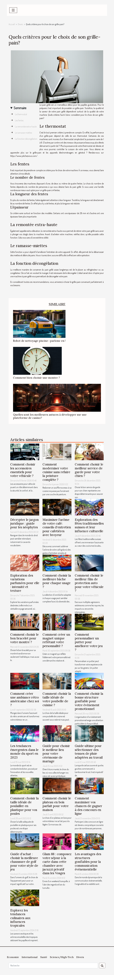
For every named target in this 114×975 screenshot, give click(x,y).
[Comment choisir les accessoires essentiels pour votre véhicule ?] (24, 451)
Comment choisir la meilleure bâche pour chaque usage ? (57, 581)
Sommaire (20, 108)
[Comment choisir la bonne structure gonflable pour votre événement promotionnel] (89, 680)
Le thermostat (21, 114)
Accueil (12, 24)
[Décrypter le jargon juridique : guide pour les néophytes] (24, 506)
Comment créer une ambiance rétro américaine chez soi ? (24, 699)
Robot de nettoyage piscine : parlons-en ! (39, 340)
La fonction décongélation (26, 138)
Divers (20, 24)
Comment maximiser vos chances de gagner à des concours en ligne (88, 806)
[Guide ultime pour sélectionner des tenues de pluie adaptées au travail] (89, 733)
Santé (43, 957)
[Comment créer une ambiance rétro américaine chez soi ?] (24, 680)
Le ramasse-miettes (23, 132)
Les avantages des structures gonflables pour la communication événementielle (88, 861)
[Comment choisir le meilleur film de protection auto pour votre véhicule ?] (89, 562)
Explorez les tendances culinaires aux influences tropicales (20, 918)
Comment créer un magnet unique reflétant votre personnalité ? (56, 640)
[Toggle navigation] (13, 10)
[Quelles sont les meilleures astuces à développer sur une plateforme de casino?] (57, 397)
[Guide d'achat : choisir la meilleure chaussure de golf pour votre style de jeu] (24, 841)
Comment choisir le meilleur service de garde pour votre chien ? (89, 470)
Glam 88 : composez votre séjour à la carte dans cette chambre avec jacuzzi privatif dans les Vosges (57, 863)
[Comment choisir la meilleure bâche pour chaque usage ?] (57, 562)
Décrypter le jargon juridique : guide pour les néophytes (24, 523)
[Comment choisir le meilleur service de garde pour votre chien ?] (89, 451)
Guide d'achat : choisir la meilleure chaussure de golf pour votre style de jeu (24, 861)
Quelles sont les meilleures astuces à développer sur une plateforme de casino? (50, 416)
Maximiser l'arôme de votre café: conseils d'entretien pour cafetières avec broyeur (57, 527)
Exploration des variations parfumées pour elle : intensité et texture (24, 583)
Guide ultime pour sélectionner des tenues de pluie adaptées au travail (89, 751)
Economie (13, 957)
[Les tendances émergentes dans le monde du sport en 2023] (24, 733)
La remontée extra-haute (26, 126)
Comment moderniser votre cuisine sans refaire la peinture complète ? (56, 472)
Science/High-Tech (62, 957)
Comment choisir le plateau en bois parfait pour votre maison (57, 804)
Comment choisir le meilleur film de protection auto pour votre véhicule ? (89, 583)
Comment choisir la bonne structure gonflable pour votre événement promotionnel (89, 701)
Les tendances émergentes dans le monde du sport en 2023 (24, 751)
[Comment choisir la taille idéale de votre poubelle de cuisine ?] (57, 680)
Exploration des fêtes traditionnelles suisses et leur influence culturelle (89, 525)
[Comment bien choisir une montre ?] (37, 360)
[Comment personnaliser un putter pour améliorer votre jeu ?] (89, 621)
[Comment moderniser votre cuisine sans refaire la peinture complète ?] (57, 451)
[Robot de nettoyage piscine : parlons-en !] (39, 323)
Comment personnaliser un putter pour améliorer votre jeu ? (89, 642)
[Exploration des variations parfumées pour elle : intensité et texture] (24, 562)
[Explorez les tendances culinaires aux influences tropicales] (24, 897)
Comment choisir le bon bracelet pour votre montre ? (24, 638)
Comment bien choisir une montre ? (36, 377)
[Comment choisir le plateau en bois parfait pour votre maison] (57, 785)
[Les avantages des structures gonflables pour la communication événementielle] (89, 841)
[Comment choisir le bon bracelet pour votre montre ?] (24, 621)
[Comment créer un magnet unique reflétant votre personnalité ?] (57, 621)
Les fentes (19, 120)
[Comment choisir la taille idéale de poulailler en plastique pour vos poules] (24, 785)
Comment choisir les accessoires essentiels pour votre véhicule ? (22, 470)
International (30, 957)
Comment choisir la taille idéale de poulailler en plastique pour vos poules (24, 806)
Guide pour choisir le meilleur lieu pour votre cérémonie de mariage (56, 753)
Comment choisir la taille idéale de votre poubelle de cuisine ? (57, 699)
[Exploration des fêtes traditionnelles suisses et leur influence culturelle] (89, 506)
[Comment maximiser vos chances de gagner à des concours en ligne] (89, 785)
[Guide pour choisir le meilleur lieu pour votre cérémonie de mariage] (57, 733)
